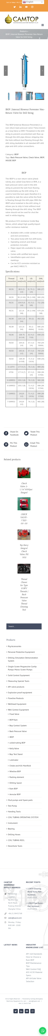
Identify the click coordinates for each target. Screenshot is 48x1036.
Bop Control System (18, 725)
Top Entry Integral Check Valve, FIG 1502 (24, 551)
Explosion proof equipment (20, 692)
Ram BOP (13, 788)
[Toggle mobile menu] (42, 25)
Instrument (13, 823)
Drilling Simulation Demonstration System (23, 659)
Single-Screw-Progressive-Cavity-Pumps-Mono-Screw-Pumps (22, 668)
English (29, 2)
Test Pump (12, 805)
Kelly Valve (14, 748)
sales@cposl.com (15, 918)
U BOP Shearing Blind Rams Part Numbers (34, 891)
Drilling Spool (15, 783)
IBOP (16, 154)
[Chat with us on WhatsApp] (42, 1030)
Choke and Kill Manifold (20, 765)
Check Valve (34, 157)
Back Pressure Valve (19, 157)
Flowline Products (16, 698)
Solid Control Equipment (19, 675)
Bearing (11, 828)
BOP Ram (13, 719)
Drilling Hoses (14, 834)
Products (23, 31)
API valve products (16, 686)
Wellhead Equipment (17, 704)
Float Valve (14, 714)
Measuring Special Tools (18, 681)
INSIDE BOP (11, 160)
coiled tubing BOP (17, 742)
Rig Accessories (14, 646)
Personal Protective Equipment (21, 652)
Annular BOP (15, 794)
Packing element (16, 777)
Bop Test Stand (16, 754)
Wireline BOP (15, 771)
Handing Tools (14, 811)
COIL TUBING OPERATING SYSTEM (23, 817)
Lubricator (13, 760)
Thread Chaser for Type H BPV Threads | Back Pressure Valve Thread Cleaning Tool (24, 594)
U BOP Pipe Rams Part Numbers (35, 904)
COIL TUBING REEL (16, 840)
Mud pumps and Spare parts (20, 800)
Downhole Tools (15, 846)
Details (24, 473)
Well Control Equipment (18, 709)
